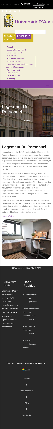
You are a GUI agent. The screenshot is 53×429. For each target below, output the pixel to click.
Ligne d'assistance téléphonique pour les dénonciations (19, 65)
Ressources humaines (15, 58)
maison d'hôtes (8, 216)
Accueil (10, 47)
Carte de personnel (14, 53)
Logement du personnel (16, 50)
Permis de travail (13, 70)
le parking (11, 79)
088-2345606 (28, 4)
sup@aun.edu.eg (45, 4)
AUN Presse (11, 56)
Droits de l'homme (14, 76)
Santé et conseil (13, 73)
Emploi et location (14, 61)
